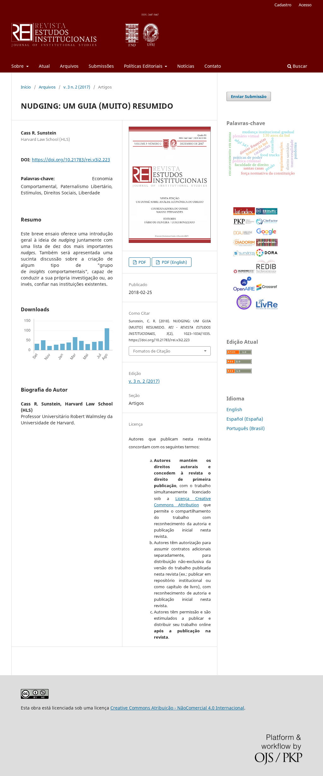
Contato (212, 66)
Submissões (101, 66)
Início (26, 87)
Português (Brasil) (245, 428)
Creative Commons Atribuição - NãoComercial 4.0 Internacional (177, 708)
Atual (44, 66)
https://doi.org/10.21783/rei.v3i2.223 (71, 160)
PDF (142, 262)
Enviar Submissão (249, 96)
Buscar (299, 66)
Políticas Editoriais (144, 66)
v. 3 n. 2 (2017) (76, 87)
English (234, 409)
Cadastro (282, 5)
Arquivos (69, 66)
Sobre (18, 66)
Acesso (305, 5)
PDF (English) (174, 262)
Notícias (185, 66)
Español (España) (244, 419)
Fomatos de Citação (151, 351)
